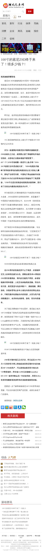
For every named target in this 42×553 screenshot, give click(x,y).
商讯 (20, 31)
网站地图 (37, 536)
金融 (28, 31)
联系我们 (12, 536)
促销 (12, 38)
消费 (4, 31)
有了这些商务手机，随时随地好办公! (15, 528)
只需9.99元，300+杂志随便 (13, 490)
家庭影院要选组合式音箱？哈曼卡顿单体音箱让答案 (21, 447)
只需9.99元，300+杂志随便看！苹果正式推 (18, 430)
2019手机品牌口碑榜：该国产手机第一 (16, 434)
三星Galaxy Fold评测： (11, 494)
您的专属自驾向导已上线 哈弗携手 (16, 467)
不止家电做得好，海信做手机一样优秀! (16, 440)
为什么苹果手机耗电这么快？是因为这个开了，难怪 (21, 427)
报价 (36, 31)
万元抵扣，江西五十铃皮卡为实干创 (16, 477)
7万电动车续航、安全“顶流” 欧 (14, 463)
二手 (4, 38)
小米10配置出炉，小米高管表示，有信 (15, 525)
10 (2, 494)
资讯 (4, 23)
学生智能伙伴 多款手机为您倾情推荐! (15, 522)
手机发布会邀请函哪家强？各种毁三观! (15, 515)
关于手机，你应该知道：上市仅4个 (16, 474)
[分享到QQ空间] (7, 407)
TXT (21, 537)
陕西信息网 (17, 401)
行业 (20, 23)
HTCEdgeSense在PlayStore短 (12, 437)
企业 (12, 31)
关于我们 (4, 536)
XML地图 (21, 536)
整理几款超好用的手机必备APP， (15, 470)
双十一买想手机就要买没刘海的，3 (16, 484)
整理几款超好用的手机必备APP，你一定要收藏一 (20, 424)
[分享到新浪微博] (11, 407)
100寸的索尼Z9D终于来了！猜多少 (14, 508)
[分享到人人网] (19, 407)
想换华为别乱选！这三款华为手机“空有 (15, 518)
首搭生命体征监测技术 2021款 (14, 480)
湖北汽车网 (23, 54)
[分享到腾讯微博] (15, 407)
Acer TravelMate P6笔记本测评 (13, 444)
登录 (19, 17)
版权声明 (29, 536)
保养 (28, 23)
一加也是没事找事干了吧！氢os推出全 (15, 512)
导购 (36, 23)
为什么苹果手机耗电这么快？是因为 (16, 487)
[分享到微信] (24, 407)
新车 (12, 23)
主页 (15, 54)
